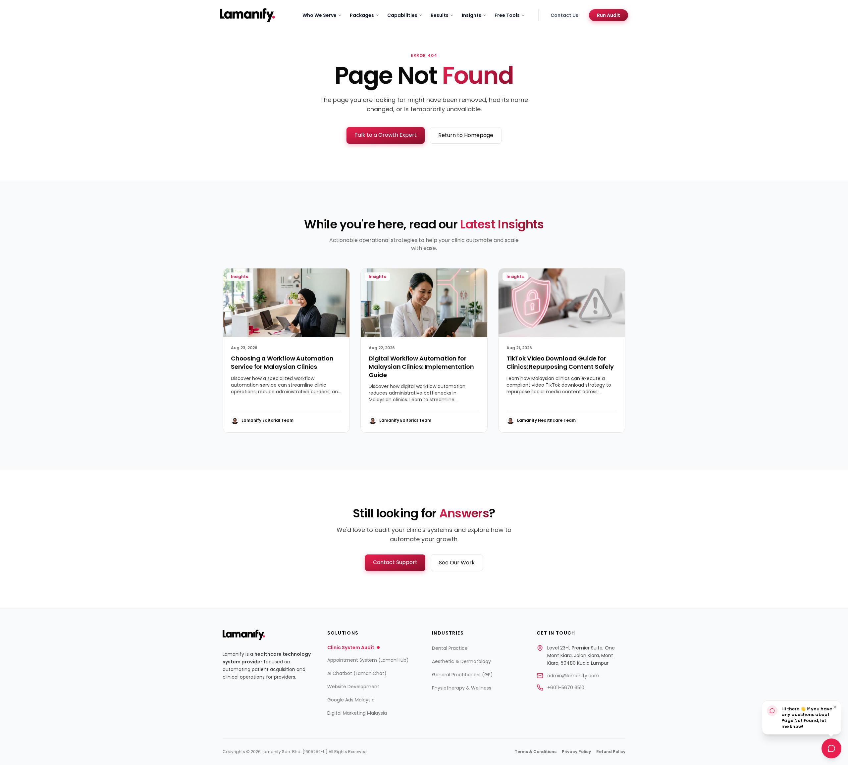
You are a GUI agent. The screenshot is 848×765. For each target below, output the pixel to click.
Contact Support (395, 562)
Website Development (353, 686)
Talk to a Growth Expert (385, 135)
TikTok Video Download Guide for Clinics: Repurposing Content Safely (560, 362)
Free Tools (507, 15)
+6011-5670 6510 (565, 687)
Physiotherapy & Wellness (461, 688)
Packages (362, 15)
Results (440, 15)
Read (330, 420)
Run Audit (608, 15)
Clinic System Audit (350, 647)
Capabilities (402, 15)
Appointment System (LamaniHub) (368, 660)
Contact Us (564, 15)
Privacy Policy (576, 751)
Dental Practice (450, 648)
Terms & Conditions (535, 751)
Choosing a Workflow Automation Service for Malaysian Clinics (282, 362)
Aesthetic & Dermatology (461, 661)
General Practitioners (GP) (462, 674)
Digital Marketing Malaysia (357, 713)
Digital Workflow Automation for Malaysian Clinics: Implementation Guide (421, 366)
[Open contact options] (831, 748)
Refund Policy (610, 751)
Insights (471, 15)
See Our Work (457, 562)
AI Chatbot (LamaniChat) (357, 673)
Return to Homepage (465, 135)
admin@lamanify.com (573, 675)
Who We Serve (319, 15)
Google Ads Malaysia (351, 699)
